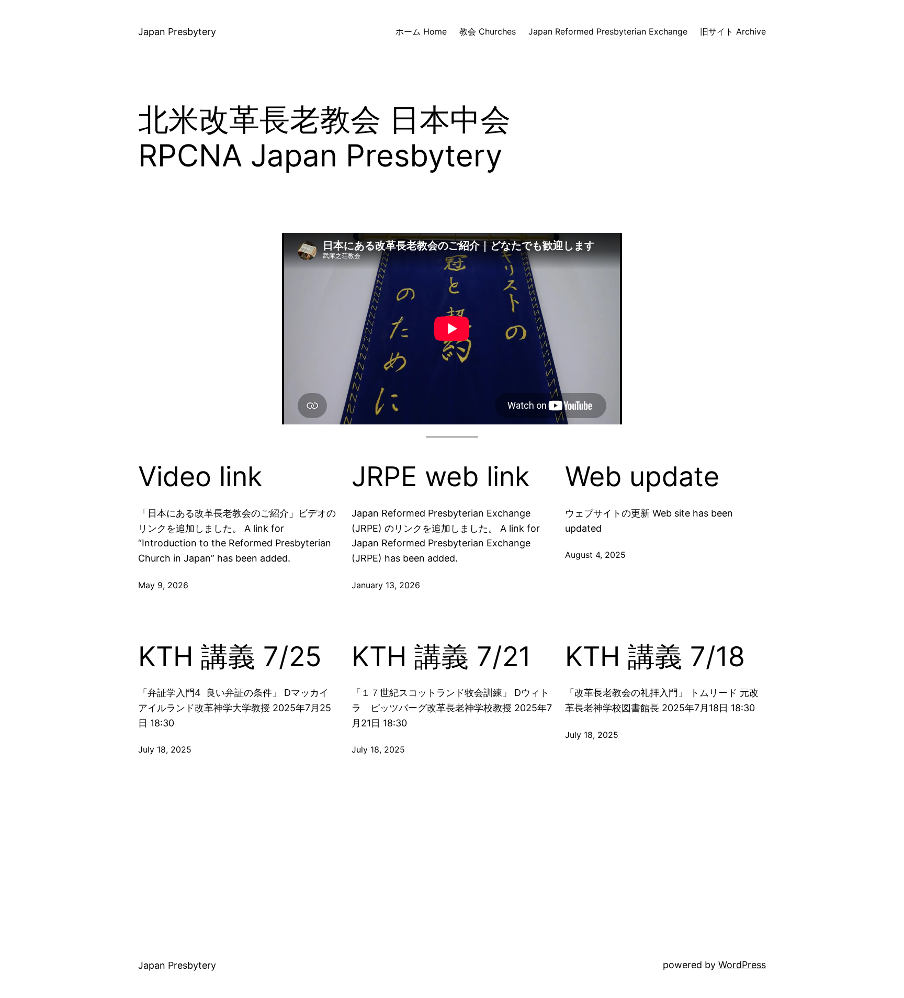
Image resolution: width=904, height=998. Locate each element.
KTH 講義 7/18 (655, 657)
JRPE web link (440, 477)
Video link (200, 477)
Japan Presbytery (177, 31)
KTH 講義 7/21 (441, 657)
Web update (642, 477)
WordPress (742, 964)
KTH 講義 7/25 (230, 657)
